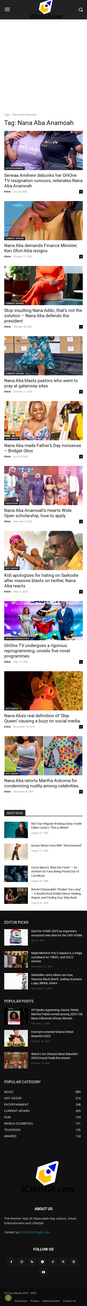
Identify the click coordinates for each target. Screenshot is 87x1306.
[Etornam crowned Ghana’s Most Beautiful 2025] (16, 1038)
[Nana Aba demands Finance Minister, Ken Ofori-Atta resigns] (43, 220)
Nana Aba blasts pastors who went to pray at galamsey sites (41, 383)
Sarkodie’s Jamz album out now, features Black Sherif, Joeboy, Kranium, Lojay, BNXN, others (56, 979)
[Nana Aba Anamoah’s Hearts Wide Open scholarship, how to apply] (43, 485)
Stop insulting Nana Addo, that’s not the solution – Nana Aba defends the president (43, 315)
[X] (63, 1262)
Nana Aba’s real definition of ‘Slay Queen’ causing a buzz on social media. (42, 718)
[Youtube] (43, 1272)
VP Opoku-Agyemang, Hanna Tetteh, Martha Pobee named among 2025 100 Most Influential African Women (57, 1014)
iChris (7, 191)
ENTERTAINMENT (14, 168)
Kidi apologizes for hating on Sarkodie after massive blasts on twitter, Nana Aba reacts (41, 580)
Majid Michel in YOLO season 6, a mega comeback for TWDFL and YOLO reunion (56, 957)
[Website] (73, 1262)
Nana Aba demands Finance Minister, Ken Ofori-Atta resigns (40, 248)
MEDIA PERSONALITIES (17, 638)
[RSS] (32, 1262)
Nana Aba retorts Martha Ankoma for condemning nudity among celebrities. (42, 783)
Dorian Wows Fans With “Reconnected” (56, 845)
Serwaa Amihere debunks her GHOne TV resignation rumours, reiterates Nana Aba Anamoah (43, 180)
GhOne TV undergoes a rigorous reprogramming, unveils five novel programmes (37, 651)
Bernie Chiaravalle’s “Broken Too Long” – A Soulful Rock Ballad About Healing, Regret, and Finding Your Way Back (56, 893)
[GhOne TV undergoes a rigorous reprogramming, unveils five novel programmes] (43, 620)
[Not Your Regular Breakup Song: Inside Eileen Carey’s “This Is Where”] (16, 830)
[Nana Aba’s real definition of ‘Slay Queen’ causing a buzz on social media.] (43, 690)
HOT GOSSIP (11, 438)
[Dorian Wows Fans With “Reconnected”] (16, 852)
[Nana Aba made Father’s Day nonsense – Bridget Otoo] (43, 420)
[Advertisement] (43, 64)
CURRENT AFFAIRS (14, 238)
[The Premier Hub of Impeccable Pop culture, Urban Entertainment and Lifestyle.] (43, 1176)
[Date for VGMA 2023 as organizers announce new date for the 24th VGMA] (16, 937)
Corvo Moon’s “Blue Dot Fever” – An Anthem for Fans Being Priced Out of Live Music (55, 871)
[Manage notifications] (8, 1297)
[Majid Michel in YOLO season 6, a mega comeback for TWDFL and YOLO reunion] (16, 959)
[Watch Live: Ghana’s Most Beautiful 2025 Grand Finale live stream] (16, 1060)
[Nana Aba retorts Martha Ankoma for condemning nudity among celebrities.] (43, 755)
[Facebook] (11, 1262)
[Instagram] (22, 1262)
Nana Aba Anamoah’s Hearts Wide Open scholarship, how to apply (38, 513)
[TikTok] (53, 1262)
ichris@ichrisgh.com (35, 1232)
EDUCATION (11, 503)
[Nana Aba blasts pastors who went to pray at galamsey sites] (43, 355)
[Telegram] (42, 1262)
